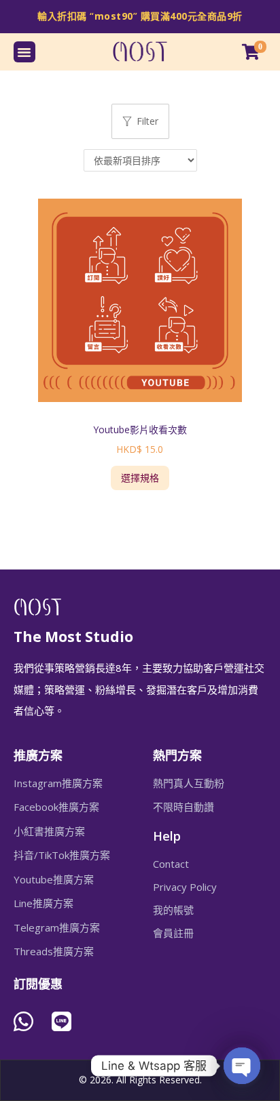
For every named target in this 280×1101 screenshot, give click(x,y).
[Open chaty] (242, 1065)
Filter (147, 121)
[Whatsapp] (23, 1021)
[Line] (61, 1021)
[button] (24, 52)
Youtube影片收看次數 (140, 429)
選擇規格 (140, 477)
